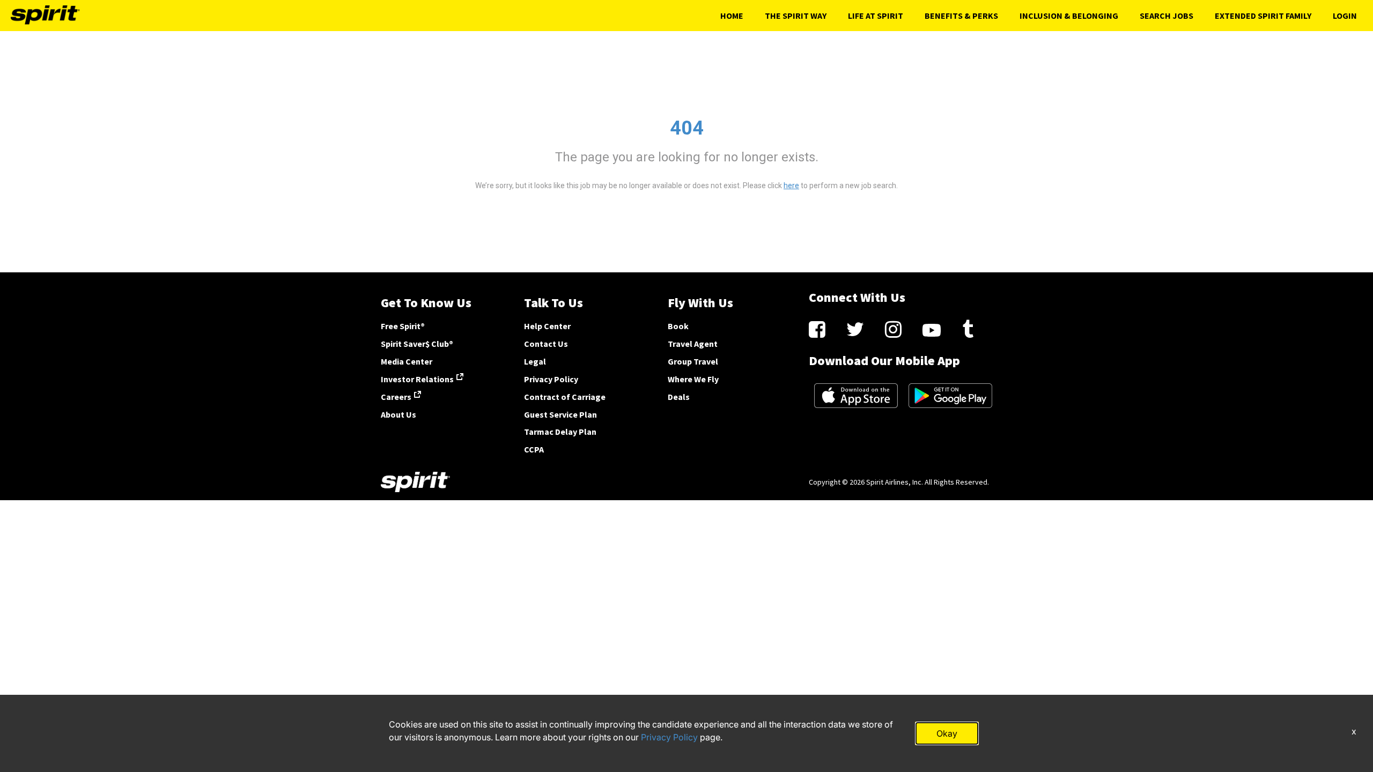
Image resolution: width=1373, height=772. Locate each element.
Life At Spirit (875, 15)
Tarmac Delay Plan (560, 431)
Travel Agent (693, 343)
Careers (396, 396)
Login (1345, 15)
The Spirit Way (795, 15)
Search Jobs (1166, 15)
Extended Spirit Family (1263, 15)
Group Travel (693, 361)
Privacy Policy (551, 379)
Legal (535, 361)
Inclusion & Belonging (1069, 15)
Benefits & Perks (961, 15)
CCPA (534, 449)
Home (731, 15)
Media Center (406, 361)
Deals (679, 396)
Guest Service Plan (560, 414)
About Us (398, 414)
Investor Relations (417, 379)
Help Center (547, 326)
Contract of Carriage (565, 396)
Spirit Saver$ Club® (417, 343)
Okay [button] (946, 733)
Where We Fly (693, 379)
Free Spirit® (403, 326)
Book (678, 326)
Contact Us (546, 343)
